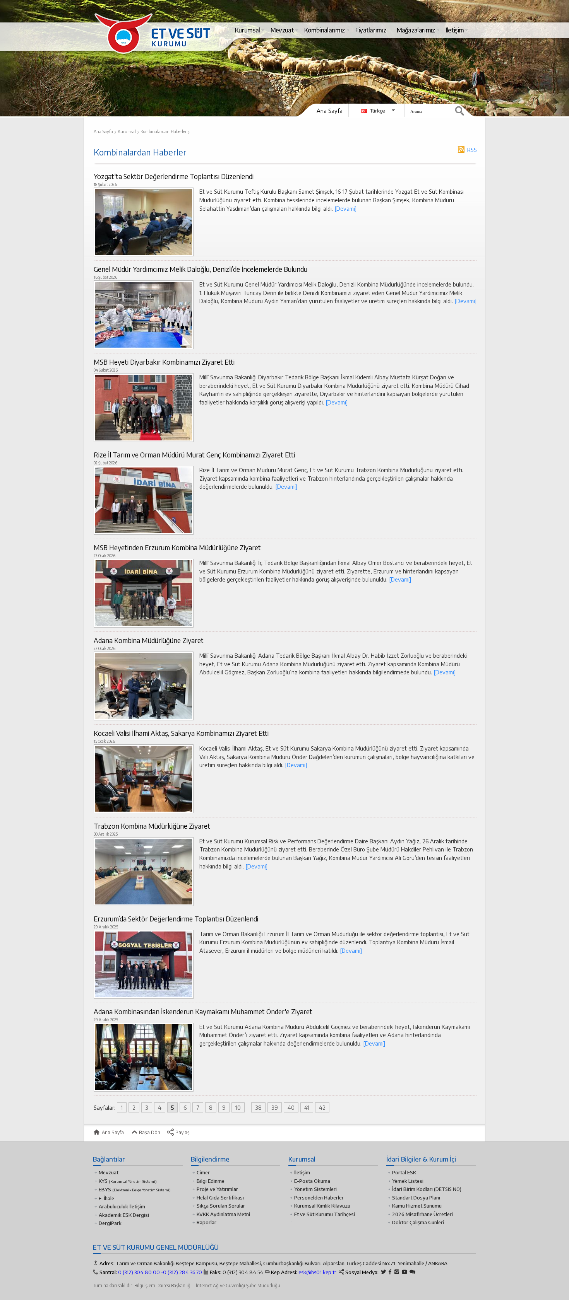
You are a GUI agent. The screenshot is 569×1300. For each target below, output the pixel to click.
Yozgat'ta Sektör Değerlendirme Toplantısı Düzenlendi (174, 176)
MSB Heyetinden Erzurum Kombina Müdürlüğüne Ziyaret (177, 547)
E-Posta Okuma (312, 1181)
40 (291, 1107)
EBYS (135, 1189)
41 (306, 1107)
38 (258, 1107)
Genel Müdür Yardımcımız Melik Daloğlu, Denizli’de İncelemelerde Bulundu (200, 269)
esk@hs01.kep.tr (317, 1272)
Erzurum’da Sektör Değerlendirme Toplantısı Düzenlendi (176, 918)
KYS (128, 1181)
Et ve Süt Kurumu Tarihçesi (324, 1214)
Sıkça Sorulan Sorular (221, 1206)
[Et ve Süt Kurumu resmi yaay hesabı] (412, 1272)
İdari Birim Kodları (412, 1189)
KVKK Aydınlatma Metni (223, 1214)
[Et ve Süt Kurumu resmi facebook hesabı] (390, 1272)
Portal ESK (404, 1172)
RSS (472, 149)
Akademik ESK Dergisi (124, 1215)
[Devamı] (345, 208)
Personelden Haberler (319, 1197)
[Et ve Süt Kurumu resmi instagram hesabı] (396, 1272)
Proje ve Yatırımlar (217, 1189)
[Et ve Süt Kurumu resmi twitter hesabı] (383, 1272)
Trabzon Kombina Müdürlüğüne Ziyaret (152, 826)
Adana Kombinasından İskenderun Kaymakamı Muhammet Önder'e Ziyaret (203, 1011)
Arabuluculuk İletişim (122, 1206)
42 (322, 1107)
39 (274, 1107)
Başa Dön (149, 1132)
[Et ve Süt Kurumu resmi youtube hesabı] (404, 1272)
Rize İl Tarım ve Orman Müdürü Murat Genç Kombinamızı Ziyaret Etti (194, 454)
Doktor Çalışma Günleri (418, 1222)
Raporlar (206, 1222)
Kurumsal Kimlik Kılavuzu (322, 1206)
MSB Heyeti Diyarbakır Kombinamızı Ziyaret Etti (164, 362)
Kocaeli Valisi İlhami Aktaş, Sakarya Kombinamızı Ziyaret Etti (181, 733)
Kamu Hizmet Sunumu (417, 1206)
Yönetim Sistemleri (315, 1189)
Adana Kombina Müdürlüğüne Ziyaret (149, 640)
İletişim (302, 1172)
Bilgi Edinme (211, 1181)
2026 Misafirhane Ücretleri (422, 1214)
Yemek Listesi (407, 1181)
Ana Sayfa (330, 110)
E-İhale (106, 1198)
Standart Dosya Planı (416, 1197)
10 (238, 1107)
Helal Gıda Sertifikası (220, 1197)
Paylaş (182, 1132)
